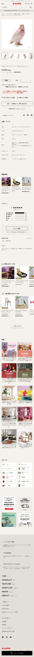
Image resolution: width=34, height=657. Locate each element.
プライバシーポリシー (7, 628)
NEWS (7, 592)
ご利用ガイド (5, 601)
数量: (17, 80)
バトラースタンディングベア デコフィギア (6, 189)
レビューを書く (17, 228)
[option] (17, 11)
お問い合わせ (5, 608)
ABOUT (9, 595)
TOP (6, 576)
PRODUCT (8, 580)
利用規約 (4, 624)
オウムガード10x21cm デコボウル (26, 188)
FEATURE (8, 584)
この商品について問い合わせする (18, 103)
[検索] (30, 7)
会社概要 (4, 621)
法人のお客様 (5, 618)
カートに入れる (18, 653)
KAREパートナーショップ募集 (10, 612)
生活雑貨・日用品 (16, 13)
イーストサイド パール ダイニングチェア (8, 311)
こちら (14, 158)
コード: (3, 72)
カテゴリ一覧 (8, 13)
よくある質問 (5, 605)
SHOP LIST (10, 588)
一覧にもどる (17, 326)
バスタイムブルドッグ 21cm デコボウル (16, 189)
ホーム (3, 13)
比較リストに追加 (23, 97)
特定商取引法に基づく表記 (8, 631)
